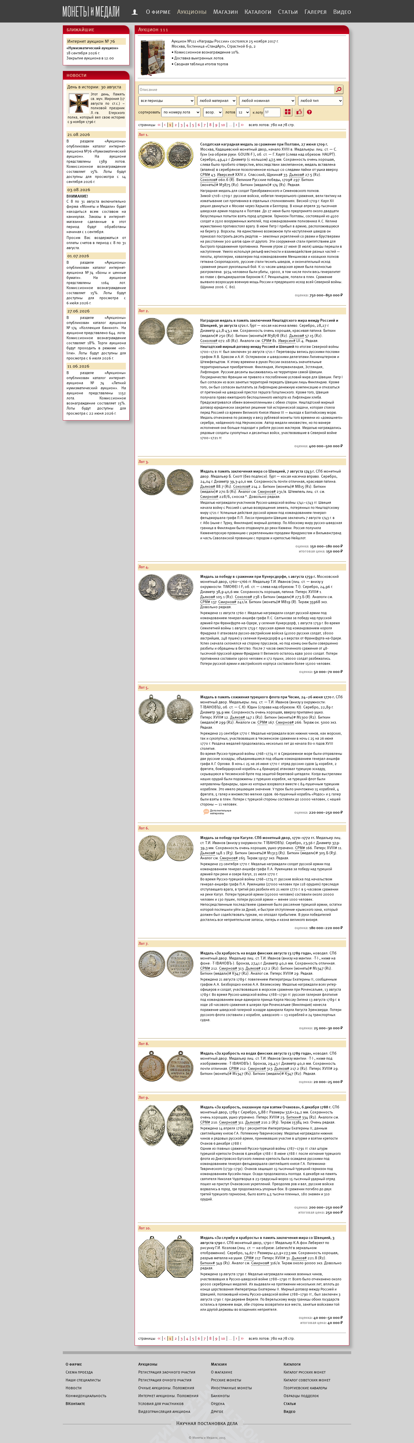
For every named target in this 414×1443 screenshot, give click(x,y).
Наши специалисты (83, 1380)
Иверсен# (225, 174)
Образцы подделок (301, 1395)
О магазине (221, 1372)
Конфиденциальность (86, 1395)
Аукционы (192, 11)
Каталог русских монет (305, 1372)
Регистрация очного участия (165, 1380)
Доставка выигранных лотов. (199, 58)
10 (223, 124)
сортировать (149, 112)
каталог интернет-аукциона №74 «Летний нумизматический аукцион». (96, 382)
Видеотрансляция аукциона (164, 1411)
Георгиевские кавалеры (305, 1388)
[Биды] (299, 112)
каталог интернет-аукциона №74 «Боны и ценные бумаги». (96, 272)
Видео (342, 11)
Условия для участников (161, 1403)
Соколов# (208, 179)
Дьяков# (296, 174)
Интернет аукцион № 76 (91, 41)
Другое (217, 1411)
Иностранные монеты (231, 1388)
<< (159, 124)
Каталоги (257, 11)
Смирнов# (267, 491)
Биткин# (293, 1117)
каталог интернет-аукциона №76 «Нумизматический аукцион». (96, 151)
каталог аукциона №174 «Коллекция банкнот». (96, 325)
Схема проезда (79, 1372)
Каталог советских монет (307, 1380)
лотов (230, 112)
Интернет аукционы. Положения (168, 1395)
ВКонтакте (75, 1403)
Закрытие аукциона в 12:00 (92, 53)
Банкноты (220, 1395)
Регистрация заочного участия (166, 1372)
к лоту (258, 112)
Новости (74, 1388)
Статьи (288, 11)
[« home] (91, 10)
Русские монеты (226, 1380)
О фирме (158, 11)
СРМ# (205, 174)
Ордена (217, 1403)
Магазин (225, 11)
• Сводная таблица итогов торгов (200, 64)
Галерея (315, 11)
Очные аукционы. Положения (166, 1388)
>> (242, 124)
